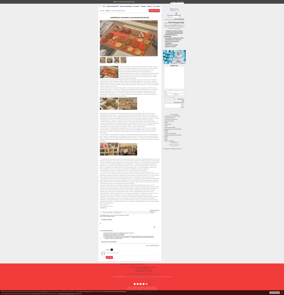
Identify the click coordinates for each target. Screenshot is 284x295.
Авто (173, 28)
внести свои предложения (139, 273)
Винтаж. (166, 131)
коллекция (179, 19)
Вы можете (136, 6)
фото (108, 215)
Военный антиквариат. (169, 120)
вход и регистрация (44, 291)
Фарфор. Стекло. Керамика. (170, 133)
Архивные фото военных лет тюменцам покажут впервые (119, 233)
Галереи (143, 6)
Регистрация (180, 2)
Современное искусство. (170, 117)
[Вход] (112, 250)
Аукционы (168, 43)
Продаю (166, 19)
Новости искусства (172, 41)
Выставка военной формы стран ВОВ (113, 235)
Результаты (171, 144)
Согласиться (274, 292)
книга (173, 19)
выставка (126, 215)
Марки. (166, 125)
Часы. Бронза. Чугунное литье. (171, 119)
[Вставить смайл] (183, 90)
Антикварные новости (173, 40)
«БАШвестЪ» (103, 208)
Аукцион (149, 6)
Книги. (166, 137)
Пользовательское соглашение (135, 288)
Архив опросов (176, 144)
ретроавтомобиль (177, 28)
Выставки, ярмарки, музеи (118, 10)
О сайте (135, 287)
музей (165, 25)
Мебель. (166, 122)
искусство (167, 26)
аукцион (166, 23)
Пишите (130, 287)
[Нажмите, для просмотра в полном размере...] (109, 109)
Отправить (109, 257)
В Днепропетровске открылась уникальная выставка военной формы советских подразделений (128, 236)
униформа (103, 215)
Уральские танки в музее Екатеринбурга (114, 234)
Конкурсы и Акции (171, 45)
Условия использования (150, 288)
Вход (174, 2)
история (170, 28)
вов (115, 215)
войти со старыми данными (85, 291)
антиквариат (173, 26)
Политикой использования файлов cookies (66, 293)
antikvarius (118, 212)
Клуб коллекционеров (126, 6)
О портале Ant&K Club (112, 6)
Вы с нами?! (156, 6)
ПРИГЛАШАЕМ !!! (141, 287)
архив (111, 215)
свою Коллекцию (140, 268)
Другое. (166, 139)
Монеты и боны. (168, 124)
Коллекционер (120, 215)
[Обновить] (182, 90)
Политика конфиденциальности (121, 291)
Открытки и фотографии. (170, 127)
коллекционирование (180, 26)
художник (170, 19)
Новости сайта (170, 46)
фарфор (179, 25)
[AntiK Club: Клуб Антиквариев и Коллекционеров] (104, 6)
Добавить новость (154, 10)
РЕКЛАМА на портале (151, 287)
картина (168, 25)
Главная (102, 10)
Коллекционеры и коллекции (170, 35)
